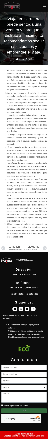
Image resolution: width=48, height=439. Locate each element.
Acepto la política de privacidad (16, 406)
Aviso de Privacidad (24, 434)
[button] (44, 6)
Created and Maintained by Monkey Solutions (24, 436)
